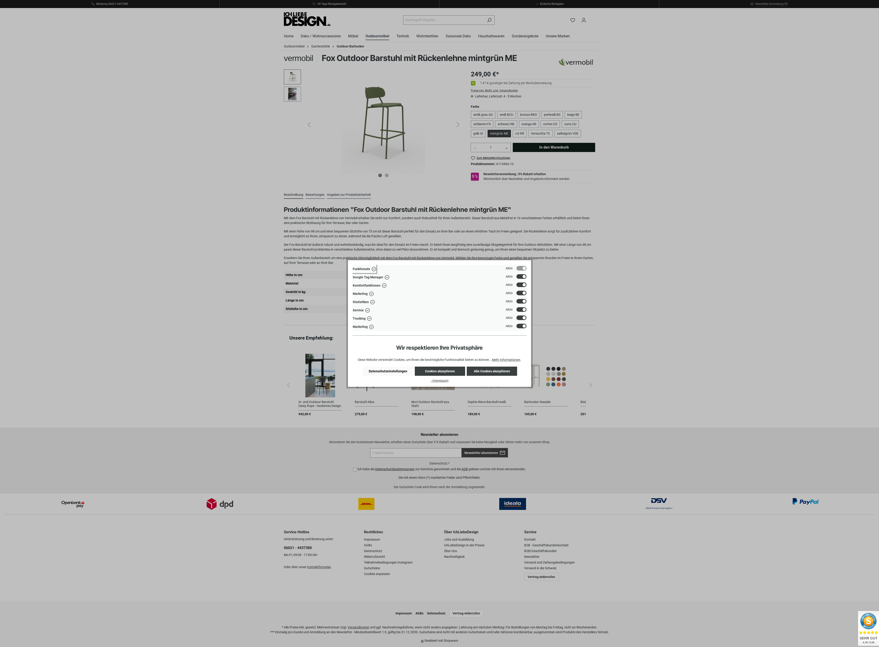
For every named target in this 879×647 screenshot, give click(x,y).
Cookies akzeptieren (440, 371)
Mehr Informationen (506, 360)
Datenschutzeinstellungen (388, 371)
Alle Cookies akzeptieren (492, 371)
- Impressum (439, 380)
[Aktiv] (521, 268)
